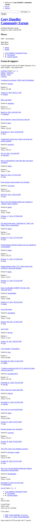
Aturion (10, 393)
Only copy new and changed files (12, 409)
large (9, 123)
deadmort (11, 103)
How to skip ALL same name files (12, 390)
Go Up (3, 488)
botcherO (11, 144)
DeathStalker (12, 293)
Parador (10, 84)
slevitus (10, 332)
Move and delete (6, 100)
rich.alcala (11, 186)
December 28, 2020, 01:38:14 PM (12, 361)
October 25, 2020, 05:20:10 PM (11, 422)
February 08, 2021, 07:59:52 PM (11, 322)
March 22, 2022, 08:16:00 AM (11, 112)
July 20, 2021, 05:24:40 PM (10, 153)
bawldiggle (11, 313)
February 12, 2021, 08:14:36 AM (11, 302)
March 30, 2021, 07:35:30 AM (11, 175)
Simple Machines (23, 517)
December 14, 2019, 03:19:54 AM (12, 483)
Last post (4, 76)
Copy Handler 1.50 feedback (10, 349)
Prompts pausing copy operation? (11, 429)
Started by (10, 73)
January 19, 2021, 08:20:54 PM (11, 341)
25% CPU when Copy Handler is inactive (14, 449)
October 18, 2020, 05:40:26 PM (11, 441)
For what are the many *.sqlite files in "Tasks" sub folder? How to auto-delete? (17, 224)
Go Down (4, 71)
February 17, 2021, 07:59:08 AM (11, 216)
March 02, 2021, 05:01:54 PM (11, 194)
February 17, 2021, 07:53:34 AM (11, 281)
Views (9, 74)
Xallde (5, 363)
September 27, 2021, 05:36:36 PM (12, 132)
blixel (9, 413)
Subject (3, 73)
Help (6, 515)
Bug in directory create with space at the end (15, 119)
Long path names (6, 309)
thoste (10, 166)
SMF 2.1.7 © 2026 (11, 517)
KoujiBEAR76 (13, 374)
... (16, 71)
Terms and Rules (14, 515)
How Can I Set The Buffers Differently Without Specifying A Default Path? (16, 469)
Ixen (4, 134)
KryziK (5, 384)
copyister (11, 433)
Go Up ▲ (24, 515)
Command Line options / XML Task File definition (17, 80)
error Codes (4, 329)
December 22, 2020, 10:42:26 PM (12, 382)
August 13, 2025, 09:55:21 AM (11, 92)
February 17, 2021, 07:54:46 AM (11, 259)
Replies (3, 74)
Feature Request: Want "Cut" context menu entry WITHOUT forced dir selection (17, 267)
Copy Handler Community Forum (14, 21)
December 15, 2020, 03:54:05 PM (12, 402)
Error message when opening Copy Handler (15, 182)
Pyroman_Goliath (13, 452)
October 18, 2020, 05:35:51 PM (11, 461)
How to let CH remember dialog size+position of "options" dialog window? (16, 203)
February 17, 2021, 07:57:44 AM (11, 237)
